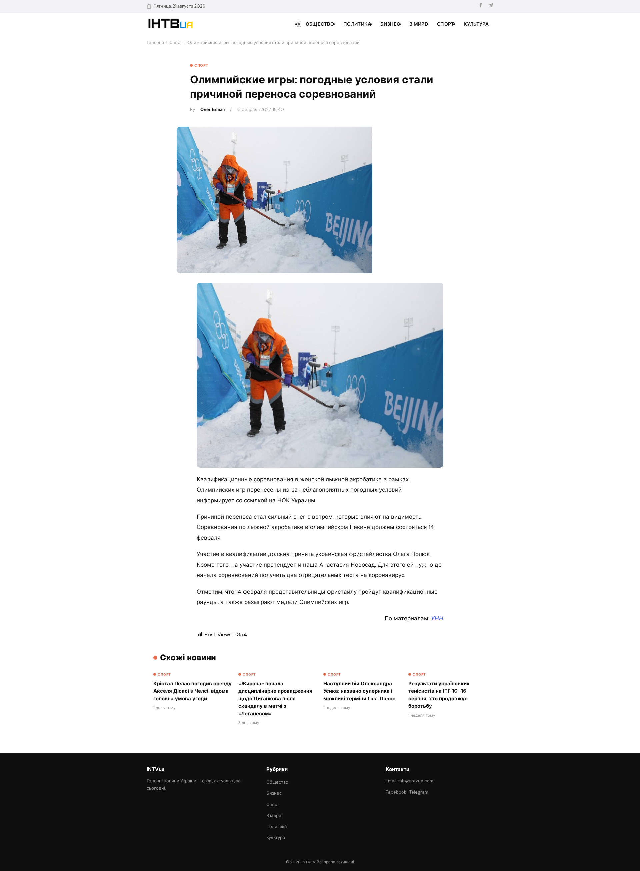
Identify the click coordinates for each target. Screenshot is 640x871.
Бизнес (390, 24)
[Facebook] (480, 6)
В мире (418, 24)
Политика (357, 24)
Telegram (418, 792)
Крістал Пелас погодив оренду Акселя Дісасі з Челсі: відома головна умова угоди (192, 691)
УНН (437, 618)
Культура (476, 24)
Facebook (396, 792)
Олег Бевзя (212, 109)
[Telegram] (490, 6)
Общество (320, 24)
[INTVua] (170, 23)
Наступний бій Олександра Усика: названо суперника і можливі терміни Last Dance (359, 691)
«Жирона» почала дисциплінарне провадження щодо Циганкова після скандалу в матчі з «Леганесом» (275, 698)
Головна (155, 42)
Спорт (445, 24)
